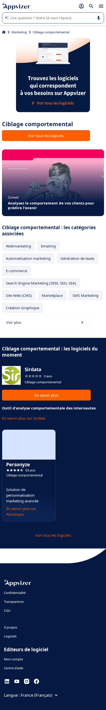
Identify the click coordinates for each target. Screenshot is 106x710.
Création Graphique (22, 307)
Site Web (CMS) (19, 295)
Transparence (14, 601)
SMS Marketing (85, 295)
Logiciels (10, 636)
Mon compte (13, 659)
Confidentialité (15, 592)
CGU (7, 610)
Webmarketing (18, 245)
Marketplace (52, 295)
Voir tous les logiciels (46, 135)
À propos (10, 627)
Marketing (19, 32)
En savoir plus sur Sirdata (23, 418)
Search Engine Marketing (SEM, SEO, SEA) (41, 283)
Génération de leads (77, 258)
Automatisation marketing (28, 258)
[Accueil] (4, 32)
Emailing (48, 245)
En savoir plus (46, 395)
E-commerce (16, 270)
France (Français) (36, 695)
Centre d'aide (13, 668)
